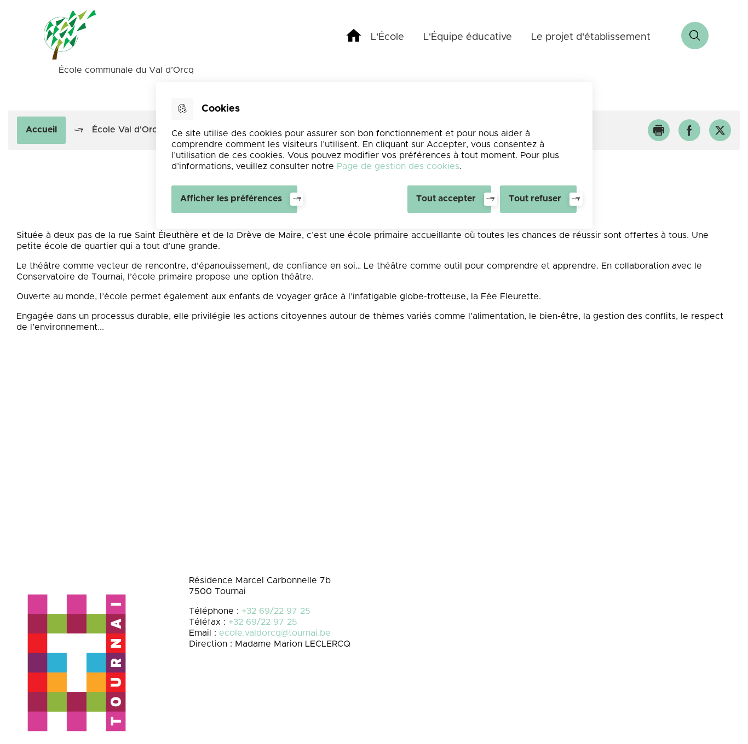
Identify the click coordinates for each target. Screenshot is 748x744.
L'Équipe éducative (467, 37)
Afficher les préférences (231, 198)
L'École (387, 37)
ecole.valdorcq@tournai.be (275, 633)
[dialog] (374, 155)
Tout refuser (535, 198)
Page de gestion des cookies (398, 166)
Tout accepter (446, 198)
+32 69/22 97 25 (275, 611)
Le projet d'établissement (591, 37)
